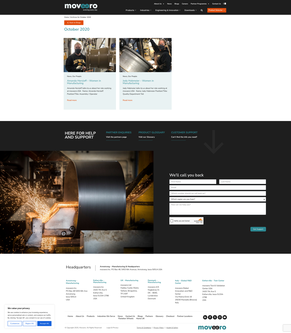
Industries (144, 10)
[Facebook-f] (210, 317)
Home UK (140, 318)
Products (130, 10)
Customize (14, 323)
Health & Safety (172, 328)
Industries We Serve (106, 316)
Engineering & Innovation (166, 10)
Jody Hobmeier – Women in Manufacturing (138, 82)
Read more (72, 100)
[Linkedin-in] (205, 317)
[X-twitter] (215, 317)
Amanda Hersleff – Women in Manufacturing (84, 82)
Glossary (159, 316)
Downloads (189, 10)
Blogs (176, 4)
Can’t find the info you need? (184, 137)
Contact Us (216, 4)
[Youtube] (225, 317)
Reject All (29, 323)
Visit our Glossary (147, 137)
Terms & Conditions (144, 328)
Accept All (44, 323)
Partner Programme (199, 4)
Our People (76, 76)
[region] (30, 316)
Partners (149, 316)
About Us (158, 4)
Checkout (170, 316)
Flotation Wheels (125, 318)
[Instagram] (220, 317)
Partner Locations (184, 316)
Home (66, 17)
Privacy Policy (158, 328)
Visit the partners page (116, 137)
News (169, 4)
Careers (185, 4)
